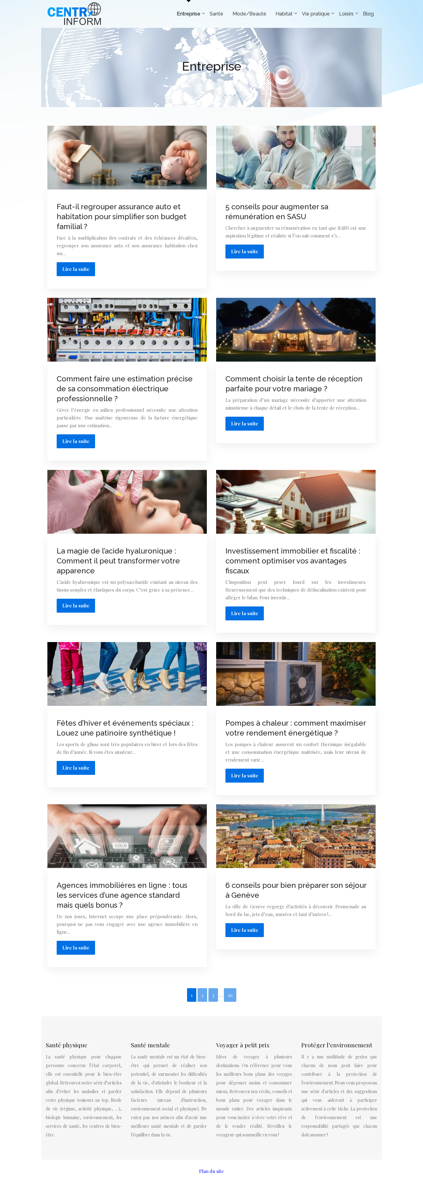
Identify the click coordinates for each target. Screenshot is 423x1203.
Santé (216, 14)
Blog (368, 14)
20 (230, 995)
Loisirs (346, 14)
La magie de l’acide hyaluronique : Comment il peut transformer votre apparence (118, 560)
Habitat (284, 14)
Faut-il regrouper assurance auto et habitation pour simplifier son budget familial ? (121, 216)
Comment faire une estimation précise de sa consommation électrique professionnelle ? (125, 388)
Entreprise (188, 14)
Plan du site (211, 1171)
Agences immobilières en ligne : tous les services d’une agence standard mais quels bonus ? (122, 895)
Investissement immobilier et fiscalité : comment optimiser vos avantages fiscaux (292, 560)
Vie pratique (316, 14)
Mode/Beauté (249, 14)
